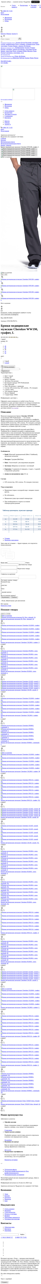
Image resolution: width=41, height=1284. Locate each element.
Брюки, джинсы (18, 46)
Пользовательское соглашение (14, 1174)
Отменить (14, 597)
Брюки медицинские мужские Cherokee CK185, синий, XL (20, 843)
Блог (6, 1201)
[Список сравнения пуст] (1, 30)
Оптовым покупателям (12, 1219)
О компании (9, 116)
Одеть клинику (9, 1209)
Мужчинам (8, 19)
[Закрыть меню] (1, 41)
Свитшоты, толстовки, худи (15, 53)
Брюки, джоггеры (6, 51)
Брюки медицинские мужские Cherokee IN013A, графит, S (20, 933)
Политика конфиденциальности (15, 1171)
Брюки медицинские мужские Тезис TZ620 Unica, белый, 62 (20, 1104)
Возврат (7, 1216)
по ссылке (15, 408)
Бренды (7, 121)
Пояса (32, 58)
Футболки (27, 46)
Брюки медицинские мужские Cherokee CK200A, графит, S (20, 642)
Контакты (8, 118)
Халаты (18, 42)
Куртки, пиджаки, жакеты (9, 49)
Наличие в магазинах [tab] (11, 540)
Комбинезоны (19, 47)
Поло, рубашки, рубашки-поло (25, 44)
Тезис (6, 1194)
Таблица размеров (8, 367)
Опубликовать (6, 597)
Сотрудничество (10, 1212)
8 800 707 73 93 (7, 11)
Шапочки (16, 58)
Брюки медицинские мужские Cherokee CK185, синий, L (19, 980)
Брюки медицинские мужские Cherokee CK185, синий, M (19, 817)
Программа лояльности (12, 1217)
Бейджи (22, 58)
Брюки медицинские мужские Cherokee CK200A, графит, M (20, 771)
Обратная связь (9, 1227)
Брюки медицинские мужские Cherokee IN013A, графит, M (20, 1036)
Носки (36, 58)
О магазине (8, 1130)
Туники (10, 46)
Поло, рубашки (18, 51)
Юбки (25, 51)
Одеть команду (14, 6)
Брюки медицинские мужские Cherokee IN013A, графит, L (20, 1065)
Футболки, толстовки (25, 49)
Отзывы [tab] (7, 538)
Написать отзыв (6, 605)
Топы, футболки (20, 56)
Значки (27, 58)
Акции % (8, 124)
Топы (35, 51)
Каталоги (8, 1197)
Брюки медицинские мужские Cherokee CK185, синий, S (19, 690)
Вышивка (8, 1210)
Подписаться (5, 371)
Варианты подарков (11, 1160)
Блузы (23, 42)
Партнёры (8, 1230)
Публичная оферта (11, 1169)
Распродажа (24, 5)
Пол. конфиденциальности (17, 1172)
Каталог (3, 6)
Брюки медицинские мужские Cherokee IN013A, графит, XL (20, 800)
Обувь (7, 21)
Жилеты (30, 51)
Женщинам (8, 17)
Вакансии (8, 1199)
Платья (3, 53)
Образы (7, 122)
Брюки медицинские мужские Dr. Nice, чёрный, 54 (17, 619)
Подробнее (8, 1140)
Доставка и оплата (34, 6)
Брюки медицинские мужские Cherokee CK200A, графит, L (20, 1007)
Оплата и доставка (11, 1214)
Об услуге (8, 1150)
